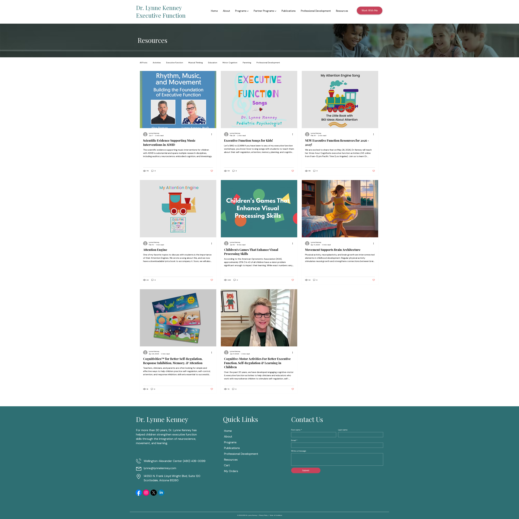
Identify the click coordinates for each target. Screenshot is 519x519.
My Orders (231, 471)
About (231, 436)
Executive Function (174, 62)
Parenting (247, 62)
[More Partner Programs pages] (275, 11)
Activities (157, 62)
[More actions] (212, 134)
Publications (235, 448)
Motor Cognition (230, 62)
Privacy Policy (263, 515)
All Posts (143, 62)
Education (212, 62)
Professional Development (268, 62)
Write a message (298, 451)
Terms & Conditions (276, 515)
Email (294, 440)
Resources (235, 460)
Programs (233, 442)
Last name (342, 430)
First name (296, 430)
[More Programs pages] (248, 11)
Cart (227, 465)
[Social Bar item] (139, 493)
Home (230, 431)
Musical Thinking (195, 62)
